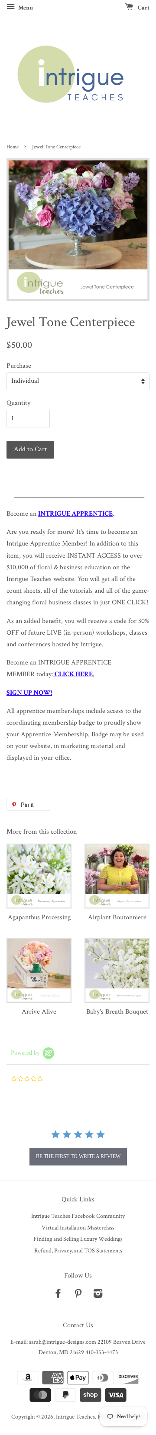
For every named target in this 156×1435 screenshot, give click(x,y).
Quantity (18, 403)
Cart (143, 8)
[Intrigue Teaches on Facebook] (58, 1295)
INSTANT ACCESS (94, 555)
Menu (25, 8)
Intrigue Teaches (75, 1417)
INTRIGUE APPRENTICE (75, 513)
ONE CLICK (129, 602)
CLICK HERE (74, 674)
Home (12, 147)
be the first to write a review (78, 1156)
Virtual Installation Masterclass (78, 1228)
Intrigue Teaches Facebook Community (78, 1216)
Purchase (18, 365)
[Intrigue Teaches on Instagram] (98, 1295)
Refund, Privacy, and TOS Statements (78, 1251)
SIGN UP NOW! (29, 692)
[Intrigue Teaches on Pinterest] (78, 1295)
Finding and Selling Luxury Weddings (78, 1239)
